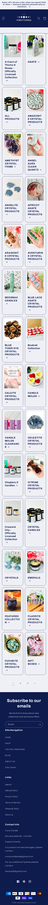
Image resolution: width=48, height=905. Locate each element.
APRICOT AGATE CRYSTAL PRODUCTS (35, 210)
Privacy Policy (11, 797)
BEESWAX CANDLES (11, 299)
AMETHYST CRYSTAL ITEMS (12, 163)
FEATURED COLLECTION (12, 619)
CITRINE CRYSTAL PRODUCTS (35, 485)
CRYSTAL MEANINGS (15, 749)
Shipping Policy (12, 809)
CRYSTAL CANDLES (34, 528)
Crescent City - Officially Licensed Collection (11, 533)
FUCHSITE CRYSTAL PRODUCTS (12, 664)
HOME (8, 737)
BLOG (8, 755)
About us (9, 815)
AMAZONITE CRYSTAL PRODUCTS (35, 119)
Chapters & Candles (11, 484)
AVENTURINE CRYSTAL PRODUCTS (35, 256)
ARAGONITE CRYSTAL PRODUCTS (12, 256)
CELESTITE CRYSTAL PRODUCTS (35, 440)
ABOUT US (10, 761)
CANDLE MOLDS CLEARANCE (12, 442)
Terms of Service (12, 803)
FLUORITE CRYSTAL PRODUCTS (35, 619)
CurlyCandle (20, 902)
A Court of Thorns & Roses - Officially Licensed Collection (11, 70)
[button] (3, 18)
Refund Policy (11, 791)
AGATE (32, 62)
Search (8, 785)
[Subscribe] (40, 724)
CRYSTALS (11, 577)
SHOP (7, 743)
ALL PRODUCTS (12, 117)
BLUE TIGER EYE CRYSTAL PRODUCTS (12, 350)
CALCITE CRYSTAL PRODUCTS (12, 396)
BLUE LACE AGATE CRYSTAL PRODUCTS (35, 302)
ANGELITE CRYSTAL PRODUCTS (12, 208)
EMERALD (34, 577)
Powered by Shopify (30, 902)
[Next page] (35, 683)
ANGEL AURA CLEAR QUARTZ (33, 165)
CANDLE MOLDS (33, 394)
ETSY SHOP (10, 768)
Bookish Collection (34, 347)
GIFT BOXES (32, 662)
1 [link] (13, 683)
